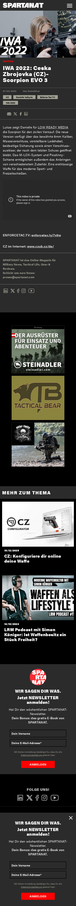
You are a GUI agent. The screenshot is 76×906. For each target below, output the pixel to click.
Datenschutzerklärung (31, 886)
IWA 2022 (10, 102)
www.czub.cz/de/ (40, 246)
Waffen (8, 61)
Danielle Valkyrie (24, 97)
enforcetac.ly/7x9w (46, 235)
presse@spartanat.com (18, 277)
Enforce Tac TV (47, 97)
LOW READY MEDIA (53, 127)
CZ (7, 97)
